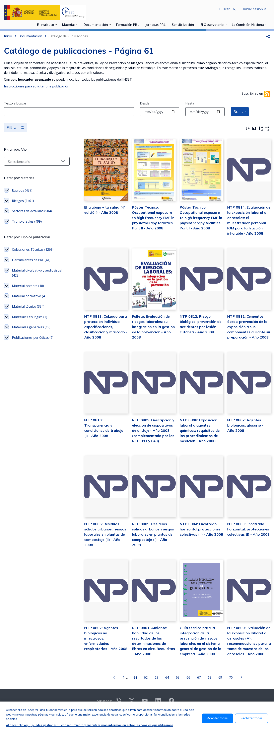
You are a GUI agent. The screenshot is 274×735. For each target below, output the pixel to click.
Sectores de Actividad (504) (32, 211)
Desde (144, 103)
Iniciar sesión (253, 9)
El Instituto (45, 25)
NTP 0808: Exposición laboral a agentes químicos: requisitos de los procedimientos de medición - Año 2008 (200, 430)
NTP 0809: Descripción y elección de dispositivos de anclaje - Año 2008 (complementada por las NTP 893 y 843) (153, 430)
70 (231, 677)
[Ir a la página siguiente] (241, 677)
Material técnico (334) (28, 306)
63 (156, 677)
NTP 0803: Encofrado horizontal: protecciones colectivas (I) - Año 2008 (248, 529)
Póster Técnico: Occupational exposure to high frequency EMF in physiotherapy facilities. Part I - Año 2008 (201, 217)
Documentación (95, 25)
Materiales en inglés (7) (29, 317)
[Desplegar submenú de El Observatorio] (226, 24)
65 (178, 677)
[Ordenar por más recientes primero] (248, 128)
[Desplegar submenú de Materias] (77, 24)
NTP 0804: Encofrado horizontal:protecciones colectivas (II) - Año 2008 (201, 529)
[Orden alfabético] (261, 128)
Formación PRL (127, 25)
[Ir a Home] (45, 12)
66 (188, 677)
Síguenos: (104, 701)
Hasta (189, 103)
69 (220, 677)
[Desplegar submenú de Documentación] (110, 24)
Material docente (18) (28, 286)
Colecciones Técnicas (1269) (33, 249)
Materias (68, 25)
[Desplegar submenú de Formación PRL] (140, 24)
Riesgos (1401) (23, 201)
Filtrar (12, 127)
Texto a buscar (15, 103)
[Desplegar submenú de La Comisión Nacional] (267, 24)
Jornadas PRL (155, 25)
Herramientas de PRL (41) (31, 260)
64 (167, 677)
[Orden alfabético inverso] (267, 128)
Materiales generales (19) (31, 327)
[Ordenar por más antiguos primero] (254, 128)
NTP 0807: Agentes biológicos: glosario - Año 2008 (245, 425)
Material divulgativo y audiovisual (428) (37, 273)
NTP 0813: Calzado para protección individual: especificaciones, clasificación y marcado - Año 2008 (105, 327)
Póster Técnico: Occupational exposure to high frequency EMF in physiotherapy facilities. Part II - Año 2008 (153, 217)
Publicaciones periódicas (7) (32, 337)
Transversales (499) (27, 221)
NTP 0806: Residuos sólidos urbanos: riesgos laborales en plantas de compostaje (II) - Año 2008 (105, 534)
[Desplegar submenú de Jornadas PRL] (166, 24)
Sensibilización (183, 25)
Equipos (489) (22, 190)
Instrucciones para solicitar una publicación (36, 86)
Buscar (239, 111)
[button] (268, 36)
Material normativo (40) (30, 296)
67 (199, 677)
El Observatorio (212, 25)
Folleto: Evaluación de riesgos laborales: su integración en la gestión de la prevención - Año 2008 (153, 327)
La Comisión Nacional (248, 25)
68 (209, 677)
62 (146, 677)
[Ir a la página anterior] (114, 677)
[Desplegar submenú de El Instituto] (56, 24)
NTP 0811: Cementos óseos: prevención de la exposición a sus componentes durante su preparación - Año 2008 (248, 327)
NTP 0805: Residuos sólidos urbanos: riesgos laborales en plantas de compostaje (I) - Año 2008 (153, 534)
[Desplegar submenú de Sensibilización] (195, 24)
